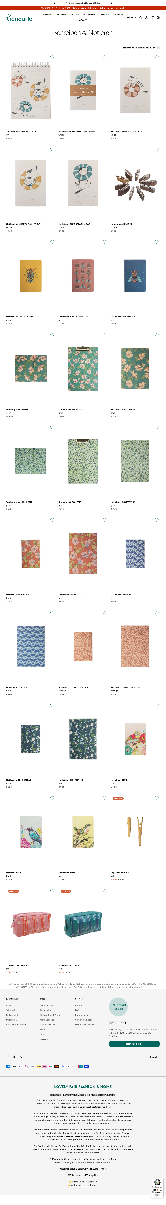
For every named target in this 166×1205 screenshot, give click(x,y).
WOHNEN (61, 14)
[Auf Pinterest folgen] (21, 1057)
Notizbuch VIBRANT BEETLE (20, 316)
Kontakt (79, 1005)
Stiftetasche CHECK (16, 965)
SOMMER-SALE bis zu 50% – (83, 8)
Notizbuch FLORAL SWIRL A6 (73, 687)
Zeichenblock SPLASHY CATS (21, 131)
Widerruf (10, 1010)
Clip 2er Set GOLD (120, 872)
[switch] (157, 1195)
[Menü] (161, 1179)
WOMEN (47, 14)
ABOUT (83, 20)
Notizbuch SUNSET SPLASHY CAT (23, 224)
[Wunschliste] (152, 17)
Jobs (42, 1034)
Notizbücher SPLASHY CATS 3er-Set (77, 131)
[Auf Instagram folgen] (14, 1057)
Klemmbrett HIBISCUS (70, 409)
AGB (8, 1005)
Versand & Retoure (85, 1019)
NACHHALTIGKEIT (110, 14)
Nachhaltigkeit (48, 1019)
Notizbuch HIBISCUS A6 (18, 594)
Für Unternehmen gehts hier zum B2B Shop (83, 3)
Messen (44, 1039)
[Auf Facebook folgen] (8, 1057)
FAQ (77, 1010)
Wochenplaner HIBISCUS (19, 409)
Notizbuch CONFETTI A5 (123, 502)
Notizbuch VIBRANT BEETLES (73, 316)
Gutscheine (45, 1010)
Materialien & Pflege (50, 1015)
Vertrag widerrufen (16, 1024)
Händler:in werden (84, 1024)
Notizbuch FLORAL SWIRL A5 (125, 687)
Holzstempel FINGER (121, 224)
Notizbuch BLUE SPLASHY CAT (74, 224)
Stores (43, 1029)
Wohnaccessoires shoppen (84, 1185)
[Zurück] (54, 3)
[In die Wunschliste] (52, 57)
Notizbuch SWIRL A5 (16, 687)
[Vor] (111, 3)
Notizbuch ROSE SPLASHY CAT (126, 131)
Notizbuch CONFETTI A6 (18, 780)
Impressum (12, 1019)
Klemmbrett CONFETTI (70, 502)
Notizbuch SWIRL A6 (121, 594)
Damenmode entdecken (84, 1181)
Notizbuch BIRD (119, 780)
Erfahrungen (46, 1005)
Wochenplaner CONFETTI (19, 502)
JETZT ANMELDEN (134, 1044)
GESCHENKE (89, 14)
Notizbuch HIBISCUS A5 (123, 409)
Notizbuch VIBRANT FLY (123, 316)
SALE (74, 14)
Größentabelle (47, 1024)
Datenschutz (12, 1015)
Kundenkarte (81, 1015)
